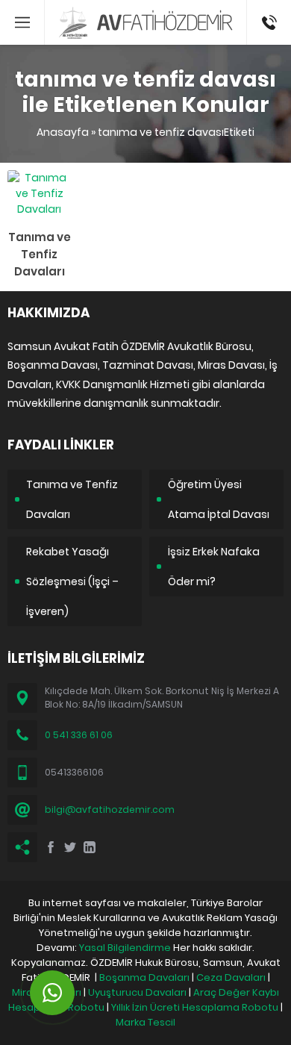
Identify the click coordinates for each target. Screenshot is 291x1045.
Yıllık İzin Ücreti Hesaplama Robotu (194, 1007)
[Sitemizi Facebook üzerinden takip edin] (51, 847)
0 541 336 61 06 (79, 735)
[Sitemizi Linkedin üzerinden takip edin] (90, 847)
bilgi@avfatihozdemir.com (110, 809)
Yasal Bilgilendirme (125, 947)
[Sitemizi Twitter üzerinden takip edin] (70, 847)
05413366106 (269, 7)
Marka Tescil (145, 1022)
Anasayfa (63, 132)
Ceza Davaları (231, 977)
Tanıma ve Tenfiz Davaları (39, 254)
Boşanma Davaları (144, 977)
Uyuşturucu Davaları (137, 992)
